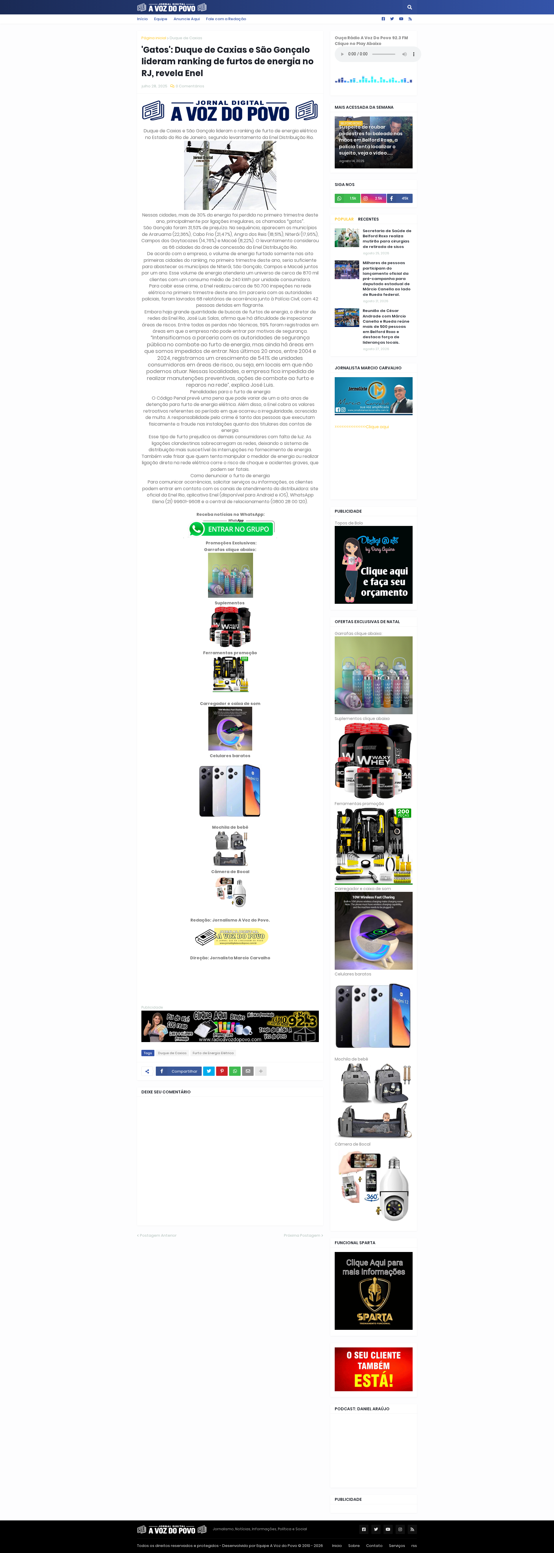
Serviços (397, 1545)
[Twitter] (209, 1071)
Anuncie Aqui (187, 19)
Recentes (368, 219)
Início (142, 19)
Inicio (337, 1545)
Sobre (354, 1545)
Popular (344, 219)
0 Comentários (190, 86)
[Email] (248, 1071)
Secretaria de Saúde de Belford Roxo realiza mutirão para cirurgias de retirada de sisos (387, 238)
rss (414, 1545)
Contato (374, 1545)
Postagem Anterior (158, 1235)
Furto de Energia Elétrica (213, 1053)
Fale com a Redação (226, 19)
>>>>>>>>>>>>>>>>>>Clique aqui (362, 427)
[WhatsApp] (235, 1071)
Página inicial (153, 38)
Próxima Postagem (302, 1235)
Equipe (160, 19)
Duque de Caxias (186, 38)
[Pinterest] (222, 1071)
